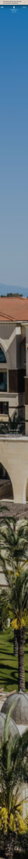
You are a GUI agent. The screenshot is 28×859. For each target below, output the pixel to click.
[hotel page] (14, 7)
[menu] (2, 7)
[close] (24, 2)
